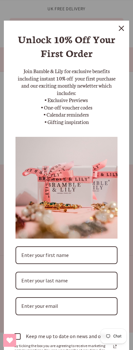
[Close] (121, 28)
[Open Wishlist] (9, 340)
